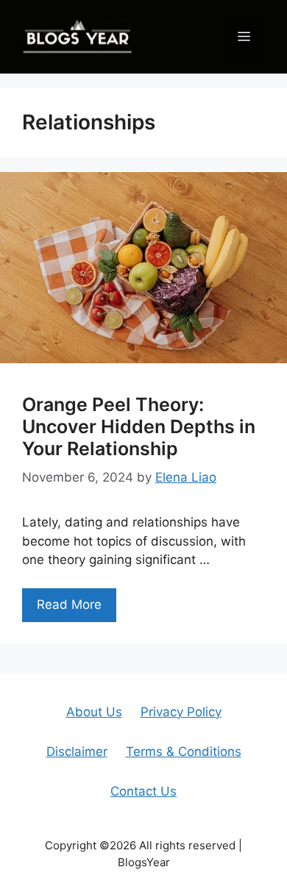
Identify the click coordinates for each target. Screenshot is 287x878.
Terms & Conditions (183, 751)
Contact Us (143, 791)
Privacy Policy (181, 711)
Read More (69, 604)
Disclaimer (76, 751)
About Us (94, 711)
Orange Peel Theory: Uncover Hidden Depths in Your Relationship (138, 426)
